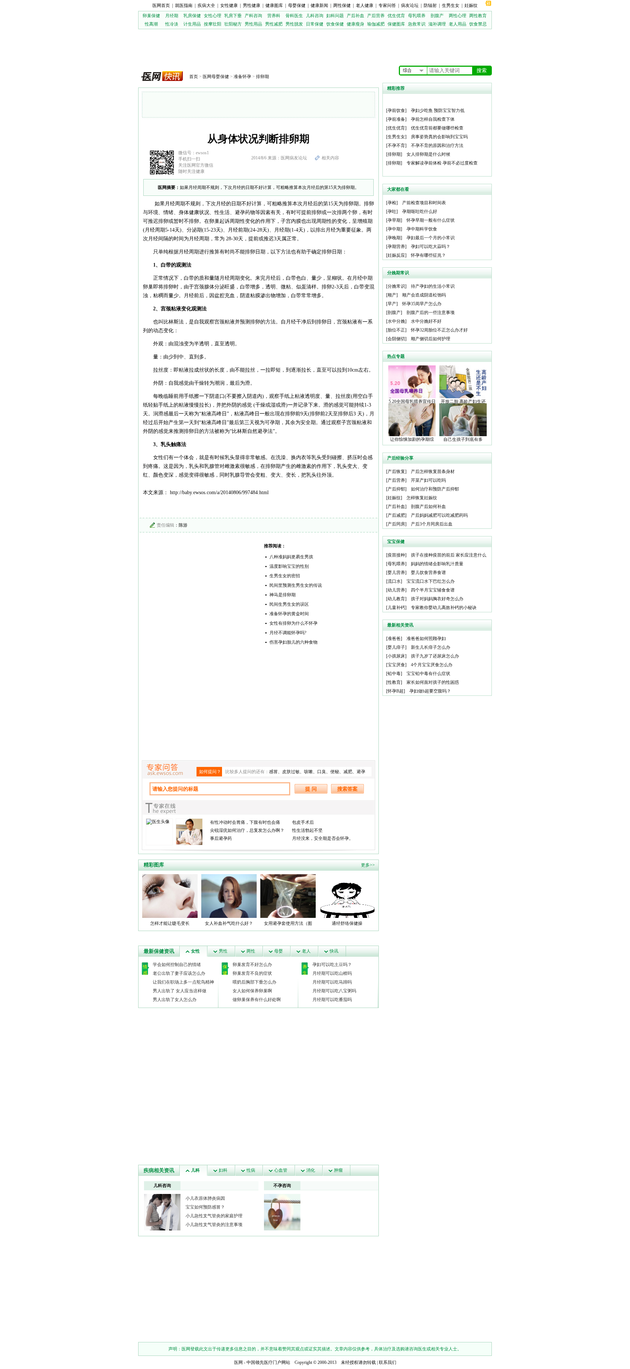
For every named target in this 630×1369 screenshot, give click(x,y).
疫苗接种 (396, 555)
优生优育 (396, 15)
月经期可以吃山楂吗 (332, 973)
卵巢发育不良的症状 (252, 973)
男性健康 (251, 5)
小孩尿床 (396, 656)
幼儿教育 (396, 598)
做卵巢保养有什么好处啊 (257, 999)
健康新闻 (319, 5)
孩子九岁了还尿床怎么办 (435, 656)
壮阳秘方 (233, 24)
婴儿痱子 (396, 647)
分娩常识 (396, 286)
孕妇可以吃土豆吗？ (332, 964)
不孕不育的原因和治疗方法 (437, 145)
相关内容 (330, 157)
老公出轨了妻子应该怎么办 (179, 973)
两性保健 (342, 5)
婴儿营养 (396, 572)
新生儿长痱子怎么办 (430, 647)
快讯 (334, 951)
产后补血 (355, 15)
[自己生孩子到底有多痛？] (463, 419)
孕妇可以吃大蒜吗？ (430, 246)
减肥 (347, 771)
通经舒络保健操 (347, 923)
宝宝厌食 (396, 664)
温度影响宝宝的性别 (289, 566)
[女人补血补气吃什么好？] (229, 895)
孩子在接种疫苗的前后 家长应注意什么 (448, 555)
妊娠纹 (471, 5)
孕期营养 (396, 246)
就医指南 (183, 5)
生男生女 (450, 5)
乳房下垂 (233, 15)
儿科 (195, 1170)
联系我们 (387, 1362)
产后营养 (376, 15)
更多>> (368, 865)
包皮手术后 (303, 822)
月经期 (171, 15)
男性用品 (253, 24)
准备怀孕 (242, 76)
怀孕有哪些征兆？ (428, 255)
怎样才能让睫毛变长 (170, 923)
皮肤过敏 (291, 771)
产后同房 (396, 524)
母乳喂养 (416, 15)
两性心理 (457, 15)
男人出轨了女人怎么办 (175, 999)
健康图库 (274, 5)
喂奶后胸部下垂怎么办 (254, 982)
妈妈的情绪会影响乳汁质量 (437, 563)
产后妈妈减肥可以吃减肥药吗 (439, 515)
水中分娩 (396, 321)
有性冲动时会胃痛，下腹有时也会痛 (245, 822)
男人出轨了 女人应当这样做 (179, 990)
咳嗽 (308, 771)
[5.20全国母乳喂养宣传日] (412, 381)
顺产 (392, 295)
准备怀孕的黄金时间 (289, 613)
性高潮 (151, 24)
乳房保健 (192, 15)
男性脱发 (294, 24)
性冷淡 (171, 24)
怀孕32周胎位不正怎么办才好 (439, 330)
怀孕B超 (396, 691)
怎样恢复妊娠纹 (422, 497)
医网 (238, 1362)
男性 (223, 951)
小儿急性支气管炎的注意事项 (214, 1224)
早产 (392, 303)
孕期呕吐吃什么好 (419, 211)
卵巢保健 (151, 15)
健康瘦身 (355, 24)
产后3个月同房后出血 (431, 524)
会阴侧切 (396, 338)
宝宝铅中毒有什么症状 (428, 673)
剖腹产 (437, 15)
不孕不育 (396, 145)
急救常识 (416, 24)
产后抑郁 (396, 489)
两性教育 (478, 15)
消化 (310, 1170)
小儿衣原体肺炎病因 (205, 1198)
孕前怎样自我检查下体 (433, 119)
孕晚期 (394, 237)
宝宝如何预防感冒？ (205, 1207)
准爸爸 (394, 638)
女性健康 (229, 5)
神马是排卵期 (282, 594)
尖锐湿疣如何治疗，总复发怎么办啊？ (247, 830)
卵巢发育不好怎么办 (252, 964)
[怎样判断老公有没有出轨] (282, 1211)
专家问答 (387, 5)
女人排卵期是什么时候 (428, 154)
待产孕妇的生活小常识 (433, 286)
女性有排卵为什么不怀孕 (293, 623)
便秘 (334, 771)
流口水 (394, 581)
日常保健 (314, 24)
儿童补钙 (396, 607)
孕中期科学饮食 (422, 229)
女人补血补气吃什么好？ (229, 923)
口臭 (321, 771)
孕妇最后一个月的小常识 (431, 237)
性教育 (394, 682)
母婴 (278, 951)
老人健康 (364, 5)
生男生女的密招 (284, 575)
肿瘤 (338, 1170)
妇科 (223, 1170)
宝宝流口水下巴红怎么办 (431, 581)
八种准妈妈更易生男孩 (291, 556)
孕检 (392, 202)
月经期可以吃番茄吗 (332, 999)
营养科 (273, 15)
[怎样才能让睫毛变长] (170, 895)
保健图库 (396, 24)
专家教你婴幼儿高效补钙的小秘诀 (444, 607)
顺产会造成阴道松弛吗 (424, 295)
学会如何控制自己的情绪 (177, 964)
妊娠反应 (396, 255)
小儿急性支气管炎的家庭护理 (214, 1215)
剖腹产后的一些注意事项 (431, 312)
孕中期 (394, 229)
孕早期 (394, 220)
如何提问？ (210, 771)
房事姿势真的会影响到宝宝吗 (439, 136)
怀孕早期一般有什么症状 (431, 220)
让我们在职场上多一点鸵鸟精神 (183, 982)
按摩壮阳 (212, 24)
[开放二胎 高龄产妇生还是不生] (463, 381)
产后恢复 (396, 471)
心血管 (280, 1170)
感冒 (273, 771)
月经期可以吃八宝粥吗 (334, 990)
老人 (306, 951)
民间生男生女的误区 (289, 604)
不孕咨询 (282, 1185)
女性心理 (212, 15)
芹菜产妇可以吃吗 (428, 480)
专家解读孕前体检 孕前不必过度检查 (442, 163)
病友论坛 (410, 5)
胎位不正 (396, 330)
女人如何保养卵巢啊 (252, 990)
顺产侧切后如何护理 (430, 338)
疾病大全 (206, 5)
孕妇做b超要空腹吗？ (430, 691)
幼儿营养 (396, 590)
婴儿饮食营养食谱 (428, 572)
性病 (250, 1170)
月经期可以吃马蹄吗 (332, 982)
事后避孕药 (221, 838)
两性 (250, 951)
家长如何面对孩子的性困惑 (433, 682)
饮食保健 (335, 24)
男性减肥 (274, 24)
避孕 (361, 771)
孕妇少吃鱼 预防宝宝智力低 (437, 110)
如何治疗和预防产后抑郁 (435, 489)
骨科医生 (294, 15)
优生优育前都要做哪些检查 (437, 128)
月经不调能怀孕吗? (287, 632)
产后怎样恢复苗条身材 (433, 471)
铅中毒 (394, 673)
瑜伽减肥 (376, 24)
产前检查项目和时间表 (424, 202)
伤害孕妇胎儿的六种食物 (293, 642)
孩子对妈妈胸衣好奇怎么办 (437, 598)
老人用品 (457, 24)
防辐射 (430, 5)
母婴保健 (297, 5)
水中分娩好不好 (426, 321)
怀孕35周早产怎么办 (422, 303)
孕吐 (392, 211)
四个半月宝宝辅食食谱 (433, 590)
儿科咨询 (314, 15)
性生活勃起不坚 (307, 830)
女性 (195, 951)
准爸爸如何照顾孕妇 (426, 638)
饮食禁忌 (478, 24)
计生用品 (192, 24)
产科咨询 (253, 15)
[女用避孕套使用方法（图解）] (288, 895)
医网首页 (161, 5)
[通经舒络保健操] (347, 895)
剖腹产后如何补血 (428, 506)
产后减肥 (396, 515)
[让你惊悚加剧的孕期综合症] (412, 419)
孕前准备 (396, 119)
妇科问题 (335, 15)
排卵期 (262, 76)
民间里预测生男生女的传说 (295, 585)
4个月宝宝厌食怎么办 (431, 664)
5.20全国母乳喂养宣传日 (412, 401)
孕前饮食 (396, 110)
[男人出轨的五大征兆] (162, 1211)
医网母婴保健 (216, 76)
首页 (193, 76)
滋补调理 (437, 24)
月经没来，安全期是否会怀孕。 (322, 838)
